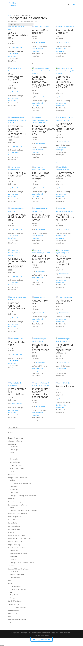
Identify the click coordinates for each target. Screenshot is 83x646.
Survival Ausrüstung (15, 601)
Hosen (12, 453)
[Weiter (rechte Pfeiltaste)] (3, 645)
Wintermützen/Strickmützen (17, 620)
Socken (12, 598)
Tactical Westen (13, 604)
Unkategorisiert (13, 610)
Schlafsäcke (14, 492)
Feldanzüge (14, 450)
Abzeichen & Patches (15, 441)
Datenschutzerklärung (46, 633)
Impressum (33, 633)
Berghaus (11, 474)
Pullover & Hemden (16, 465)
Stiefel (10, 592)
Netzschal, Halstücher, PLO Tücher (20, 538)
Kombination (14, 459)
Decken (12, 480)
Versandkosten (17, 48)
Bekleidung (12, 444)
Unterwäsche (12, 613)
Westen (10, 616)
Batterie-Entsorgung (42, 635)
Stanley (10, 584)
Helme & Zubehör (14, 526)
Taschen (11, 566)
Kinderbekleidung (14, 529)
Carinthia (11, 499)
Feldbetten (13, 486)
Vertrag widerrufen (41, 639)
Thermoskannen (15, 586)
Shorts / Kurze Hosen (17, 468)
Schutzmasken (15, 577)
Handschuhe (12, 523)
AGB (56, 633)
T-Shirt (12, 471)
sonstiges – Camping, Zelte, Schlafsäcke (23, 496)
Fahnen (12, 507)
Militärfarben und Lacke (16, 535)
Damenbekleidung (14, 502)
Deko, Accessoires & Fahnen (17, 505)
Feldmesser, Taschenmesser (17, 513)
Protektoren (14, 571)
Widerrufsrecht (65, 633)
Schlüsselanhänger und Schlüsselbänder (24, 510)
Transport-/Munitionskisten (17, 607)
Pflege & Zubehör (15, 595)
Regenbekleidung (14, 545)
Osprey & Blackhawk (15, 541)
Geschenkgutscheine (15, 517)
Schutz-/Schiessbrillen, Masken (18, 569)
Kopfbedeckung (15, 462)
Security (11, 581)
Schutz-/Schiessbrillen (17, 574)
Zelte (10, 623)
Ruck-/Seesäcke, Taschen (16, 548)
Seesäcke (13, 559)
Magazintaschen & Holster (19, 553)
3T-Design (23, 633)
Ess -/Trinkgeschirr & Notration (20, 483)
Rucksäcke (13, 556)
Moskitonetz (14, 489)
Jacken (12, 456)
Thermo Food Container (18, 589)
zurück (10, 433)
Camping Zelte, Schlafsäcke (17, 478)
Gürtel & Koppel (13, 520)
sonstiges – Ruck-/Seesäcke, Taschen (22, 563)
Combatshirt (14, 446)
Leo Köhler (11, 532)
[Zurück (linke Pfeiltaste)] (1, 645)
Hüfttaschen (14, 550)
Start (10, 15)
